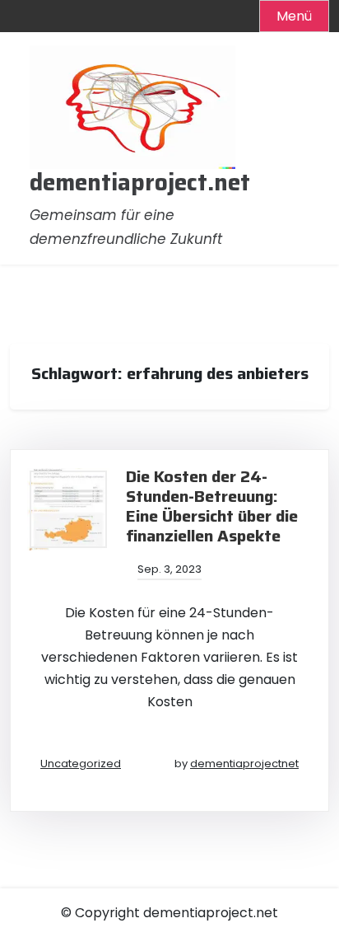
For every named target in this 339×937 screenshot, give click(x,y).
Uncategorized (80, 763)
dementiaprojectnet (244, 763)
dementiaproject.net (140, 183)
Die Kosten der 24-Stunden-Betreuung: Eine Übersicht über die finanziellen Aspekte (212, 506)
